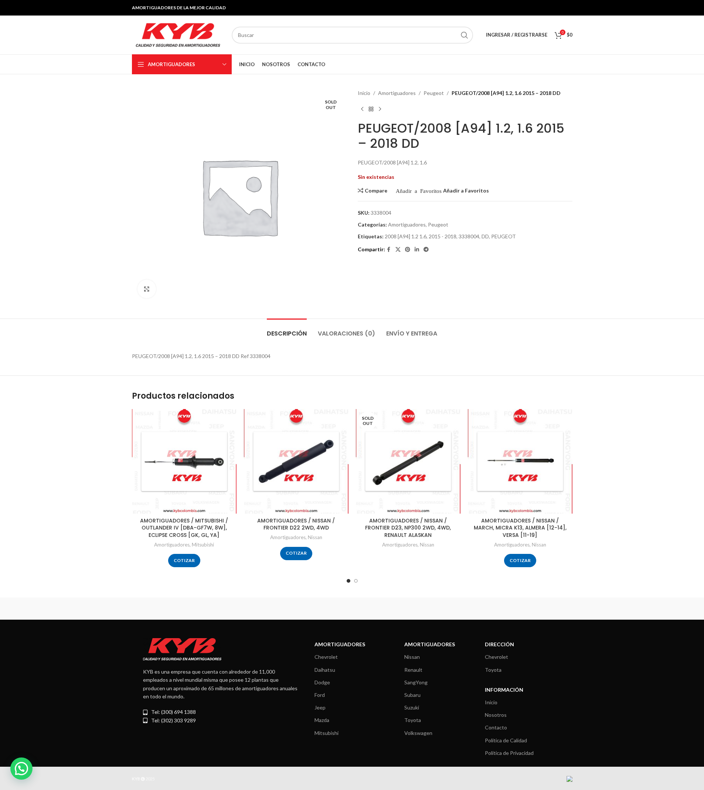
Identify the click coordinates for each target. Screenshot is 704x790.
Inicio (364, 93)
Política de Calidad (506, 740)
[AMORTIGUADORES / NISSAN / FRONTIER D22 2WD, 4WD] (296, 461)
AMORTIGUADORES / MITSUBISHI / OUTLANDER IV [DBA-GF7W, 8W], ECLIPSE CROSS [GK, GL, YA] (184, 528)
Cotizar (184, 560)
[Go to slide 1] (348, 581)
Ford (319, 695)
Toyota (412, 720)
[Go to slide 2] (356, 581)
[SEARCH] (464, 35)
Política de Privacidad (509, 753)
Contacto (496, 727)
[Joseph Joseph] (415, 608)
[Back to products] (371, 109)
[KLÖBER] (351, 608)
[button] (21, 768)
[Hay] (477, 608)
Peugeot (434, 93)
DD (485, 236)
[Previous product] (362, 109)
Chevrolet (326, 657)
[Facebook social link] (388, 250)
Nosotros (496, 715)
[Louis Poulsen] (289, 608)
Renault (413, 670)
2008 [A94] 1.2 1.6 (405, 236)
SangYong (416, 682)
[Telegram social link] (426, 250)
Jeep (320, 707)
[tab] (287, 330)
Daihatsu (324, 670)
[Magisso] (226, 608)
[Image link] (182, 649)
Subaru (412, 695)
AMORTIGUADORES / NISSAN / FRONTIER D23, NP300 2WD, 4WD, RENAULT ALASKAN (408, 528)
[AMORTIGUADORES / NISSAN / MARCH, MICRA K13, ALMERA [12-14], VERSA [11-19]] (520, 461)
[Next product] (379, 109)
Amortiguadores (397, 93)
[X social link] (398, 250)
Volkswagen (418, 733)
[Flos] (540, 608)
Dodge (322, 682)
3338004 (469, 236)
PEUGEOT (503, 236)
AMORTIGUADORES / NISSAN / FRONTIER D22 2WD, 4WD (296, 524)
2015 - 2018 (442, 236)
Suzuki (411, 707)
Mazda (321, 720)
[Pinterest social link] (407, 250)
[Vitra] (163, 608)
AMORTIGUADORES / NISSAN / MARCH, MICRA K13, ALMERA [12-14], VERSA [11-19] (520, 528)
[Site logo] (178, 34)
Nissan (315, 537)
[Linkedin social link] (416, 250)
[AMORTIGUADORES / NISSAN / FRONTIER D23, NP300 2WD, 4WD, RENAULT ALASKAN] (408, 461)
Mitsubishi (203, 545)
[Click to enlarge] (146, 289)
